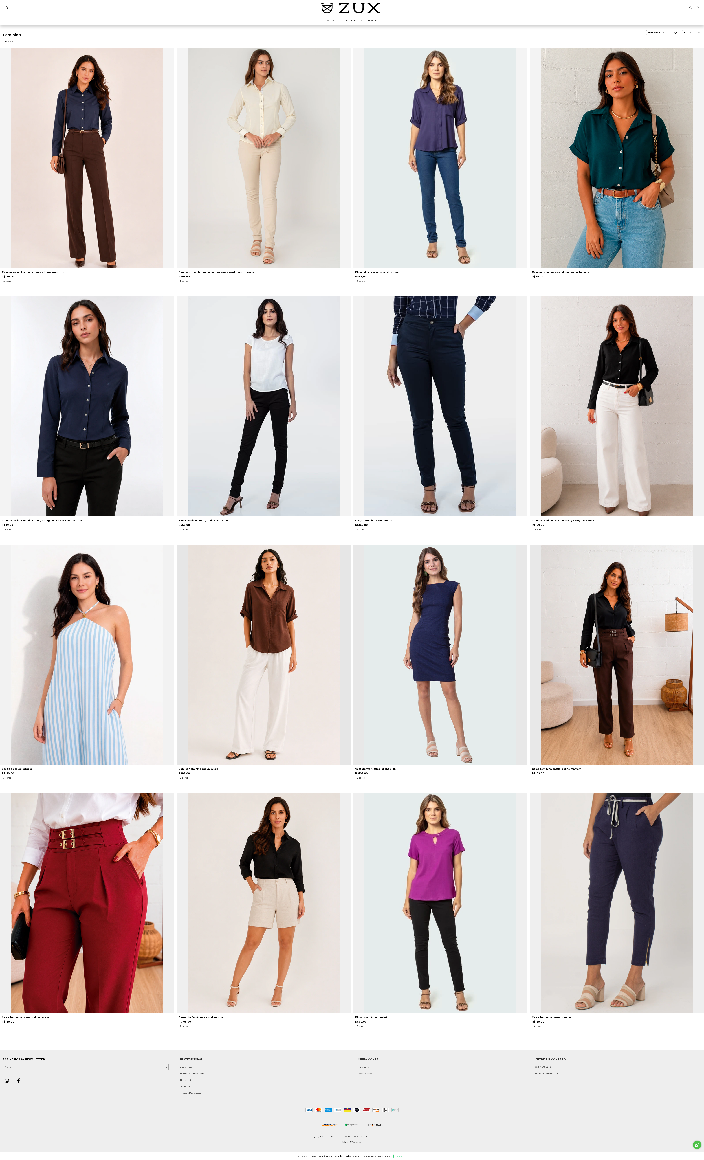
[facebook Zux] (18, 1081)
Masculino (352, 20)
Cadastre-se (364, 1067)
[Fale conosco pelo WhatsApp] (697, 1145)
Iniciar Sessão (365, 1073)
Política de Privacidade (192, 1073)
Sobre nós (185, 1086)
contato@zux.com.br (546, 1073)
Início (5, 30)
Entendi (399, 1156)
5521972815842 (543, 1066)
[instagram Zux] (7, 1081)
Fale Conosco (187, 1067)
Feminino (330, 20)
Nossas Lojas (186, 1080)
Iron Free (374, 20)
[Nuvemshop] (352, 1142)
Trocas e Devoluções (190, 1092)
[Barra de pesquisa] (6, 8)
